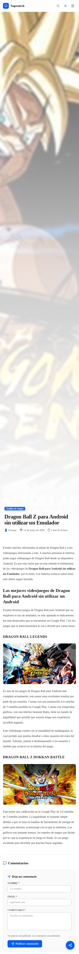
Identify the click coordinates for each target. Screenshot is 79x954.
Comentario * (17, 910)
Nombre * (13, 883)
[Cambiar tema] (65, 6)
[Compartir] (70, 945)
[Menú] (72, 6)
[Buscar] (58, 6)
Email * (12, 896)
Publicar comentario (27, 943)
